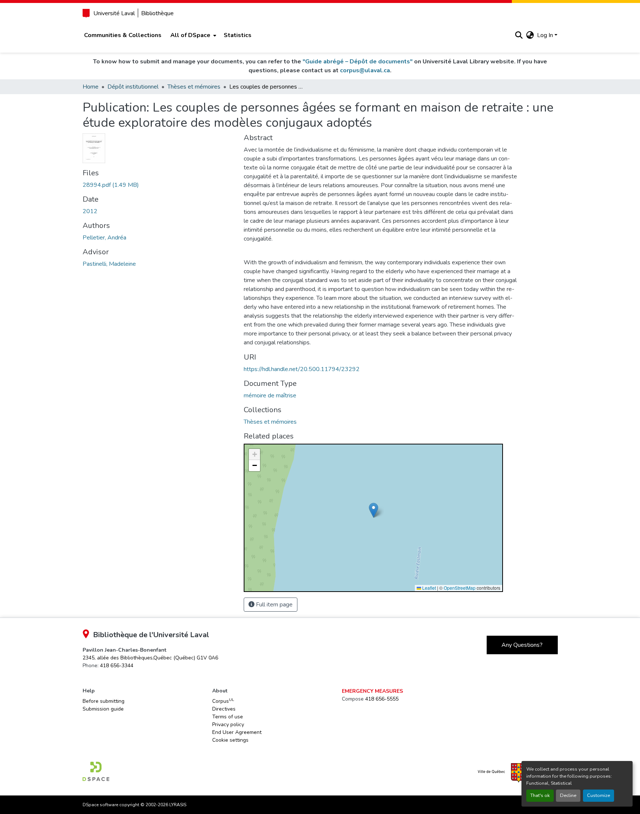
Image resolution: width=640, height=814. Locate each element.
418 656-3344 (116, 665)
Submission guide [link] (103, 708)
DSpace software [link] (100, 805)
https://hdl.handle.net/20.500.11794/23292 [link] (302, 369)
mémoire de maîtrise (270, 395)
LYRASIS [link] (177, 805)
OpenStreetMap (460, 588)
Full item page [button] (273, 604)
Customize (598, 795)
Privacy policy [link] (228, 724)
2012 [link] (90, 211)
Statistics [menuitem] (237, 35)
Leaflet (428, 588)
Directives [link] (224, 708)
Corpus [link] (223, 701)
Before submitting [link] (103, 701)
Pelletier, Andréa (104, 238)
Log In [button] (545, 35)
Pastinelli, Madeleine (109, 264)
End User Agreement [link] (236, 732)
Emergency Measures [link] (372, 691)
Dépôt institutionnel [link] (133, 87)
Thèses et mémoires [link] (193, 87)
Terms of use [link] (227, 716)
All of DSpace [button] (190, 35)
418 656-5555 (382, 698)
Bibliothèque (157, 13)
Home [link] (91, 87)
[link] (159, 185)
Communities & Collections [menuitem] (122, 35)
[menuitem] (192, 35)
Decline (568, 795)
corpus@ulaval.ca (365, 70)
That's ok (540, 795)
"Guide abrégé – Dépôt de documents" (358, 61)
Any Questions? (522, 645)
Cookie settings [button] (230, 740)
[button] (519, 35)
